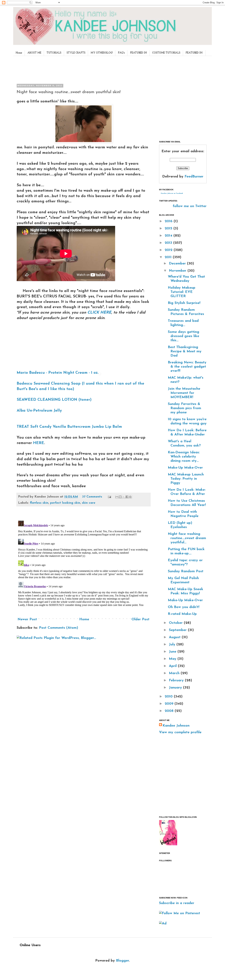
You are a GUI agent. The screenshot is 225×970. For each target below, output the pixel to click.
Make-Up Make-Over (185, 467)
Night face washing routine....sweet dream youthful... (187, 538)
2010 (169, 696)
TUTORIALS (54, 53)
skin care (88, 503)
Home (19, 53)
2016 (169, 221)
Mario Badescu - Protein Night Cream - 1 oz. (58, 373)
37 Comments (92, 496)
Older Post (140, 619)
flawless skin (39, 503)
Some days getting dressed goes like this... (183, 336)
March (175, 673)
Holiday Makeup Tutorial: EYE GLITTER (181, 292)
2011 (169, 257)
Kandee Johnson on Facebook (172, 193)
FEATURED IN (138, 53)
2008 (170, 711)
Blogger (122, 960)
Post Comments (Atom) (58, 628)
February (177, 680)
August (175, 637)
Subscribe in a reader (176, 903)
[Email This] (117, 497)
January (176, 687)
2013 (169, 243)
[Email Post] (109, 496)
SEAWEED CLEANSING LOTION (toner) (54, 400)
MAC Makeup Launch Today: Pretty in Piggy (186, 479)
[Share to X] (123, 497)
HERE (38, 443)
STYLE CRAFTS (76, 53)
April (173, 666)
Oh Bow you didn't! (183, 607)
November (178, 271)
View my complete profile (180, 732)
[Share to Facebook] (127, 497)
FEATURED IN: (194, 53)
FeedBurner (194, 176)
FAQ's (121, 53)
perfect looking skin (65, 503)
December (178, 263)
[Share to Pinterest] (130, 497)
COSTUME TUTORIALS (166, 53)
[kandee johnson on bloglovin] (168, 844)
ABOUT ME (34, 53)
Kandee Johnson (176, 725)
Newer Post (27, 619)
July (172, 644)
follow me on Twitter (190, 206)
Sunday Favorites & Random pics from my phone (184, 408)
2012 (169, 250)
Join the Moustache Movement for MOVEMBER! (184, 393)
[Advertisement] (82, 69)
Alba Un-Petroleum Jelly (39, 411)
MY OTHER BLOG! (102, 53)
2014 (169, 235)
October (176, 623)
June (173, 651)
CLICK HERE (99, 313)
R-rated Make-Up (182, 614)
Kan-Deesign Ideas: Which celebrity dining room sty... (184, 457)
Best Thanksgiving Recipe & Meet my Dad (184, 351)
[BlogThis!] (120, 497)
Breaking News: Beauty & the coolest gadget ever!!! (187, 367)
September (178, 630)
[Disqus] (83, 563)
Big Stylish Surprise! (184, 303)
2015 (169, 228)
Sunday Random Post (185, 571)
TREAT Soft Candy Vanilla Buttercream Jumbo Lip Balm (69, 427)
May (173, 659)
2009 (170, 704)
